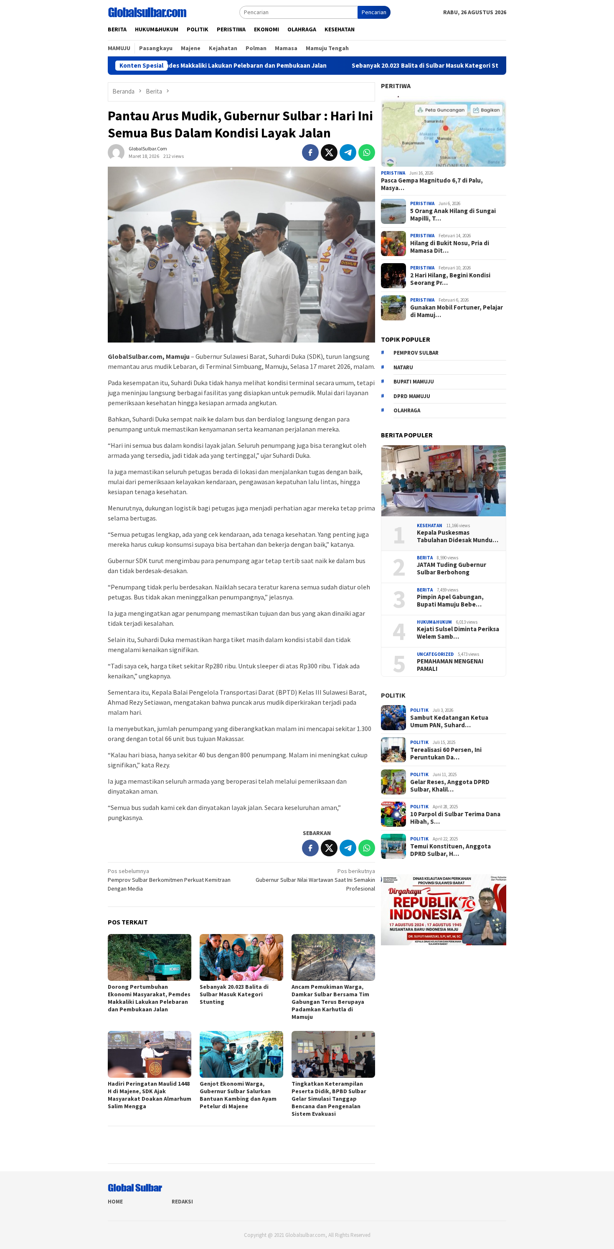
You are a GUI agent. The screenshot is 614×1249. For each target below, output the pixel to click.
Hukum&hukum (434, 622)
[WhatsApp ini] (366, 152)
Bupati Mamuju (413, 381)
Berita (425, 558)
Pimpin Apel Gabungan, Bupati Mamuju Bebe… (450, 600)
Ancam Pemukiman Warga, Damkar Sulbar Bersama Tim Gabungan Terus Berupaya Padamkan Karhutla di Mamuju (330, 1002)
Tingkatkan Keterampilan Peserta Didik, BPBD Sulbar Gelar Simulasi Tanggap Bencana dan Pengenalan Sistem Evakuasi (329, 1098)
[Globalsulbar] (147, 11)
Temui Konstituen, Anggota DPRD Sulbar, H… (450, 850)
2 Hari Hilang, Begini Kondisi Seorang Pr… (450, 279)
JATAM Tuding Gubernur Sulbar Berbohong (451, 568)
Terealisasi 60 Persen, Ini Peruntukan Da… (446, 753)
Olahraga (406, 410)
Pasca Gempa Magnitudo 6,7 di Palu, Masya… (432, 184)
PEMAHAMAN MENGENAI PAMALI (450, 665)
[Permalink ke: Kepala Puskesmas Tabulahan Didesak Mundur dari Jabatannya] (443, 480)
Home (115, 1201)
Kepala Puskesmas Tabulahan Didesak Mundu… (457, 536)
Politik (393, 695)
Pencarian (374, 12)
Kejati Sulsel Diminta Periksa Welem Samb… (458, 632)
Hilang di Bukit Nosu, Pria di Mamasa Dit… (449, 246)
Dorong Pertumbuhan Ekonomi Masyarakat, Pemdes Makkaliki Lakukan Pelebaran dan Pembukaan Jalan (149, 998)
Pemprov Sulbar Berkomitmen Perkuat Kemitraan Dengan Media (169, 879)
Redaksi (182, 1201)
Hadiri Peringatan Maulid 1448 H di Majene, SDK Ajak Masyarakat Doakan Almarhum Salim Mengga (149, 1095)
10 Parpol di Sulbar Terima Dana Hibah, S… (455, 817)
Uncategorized (435, 654)
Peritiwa (396, 85)
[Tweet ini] (329, 152)
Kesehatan (429, 525)
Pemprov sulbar (416, 352)
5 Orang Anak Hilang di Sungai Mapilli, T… (453, 214)
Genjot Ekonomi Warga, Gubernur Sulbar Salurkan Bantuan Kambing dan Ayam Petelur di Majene (238, 1095)
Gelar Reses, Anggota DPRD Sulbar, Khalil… (450, 785)
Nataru (403, 367)
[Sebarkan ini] (310, 152)
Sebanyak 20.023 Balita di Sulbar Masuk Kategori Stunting (391, 65)
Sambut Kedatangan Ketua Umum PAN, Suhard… (449, 721)
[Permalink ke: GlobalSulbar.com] (116, 151)
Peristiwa (393, 173)
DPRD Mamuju (411, 396)
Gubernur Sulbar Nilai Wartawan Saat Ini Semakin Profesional (315, 879)
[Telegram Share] (348, 152)
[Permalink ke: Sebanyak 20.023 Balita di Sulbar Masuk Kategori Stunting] (241, 957)
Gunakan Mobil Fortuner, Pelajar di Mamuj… (456, 311)
